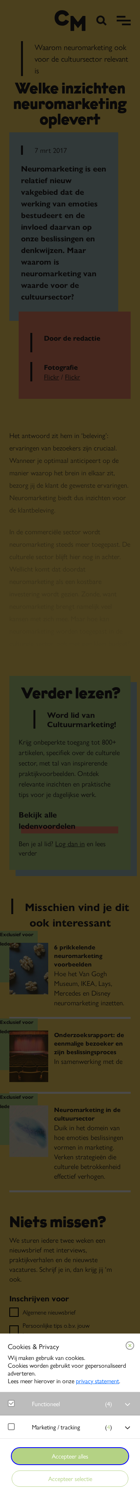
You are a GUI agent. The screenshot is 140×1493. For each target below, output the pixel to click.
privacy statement (97, 1380)
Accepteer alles (70, 1455)
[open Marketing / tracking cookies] (127, 1427)
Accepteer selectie (70, 1478)
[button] (74, 1403)
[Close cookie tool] (130, 1345)
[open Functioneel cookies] (127, 1404)
